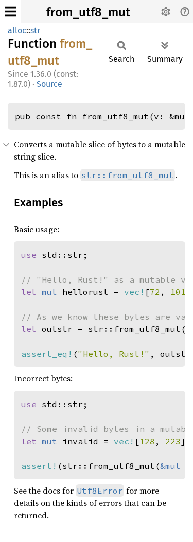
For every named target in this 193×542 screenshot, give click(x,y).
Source (49, 84)
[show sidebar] (10, 11)
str (35, 31)
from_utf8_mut (88, 12)
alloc (17, 31)
